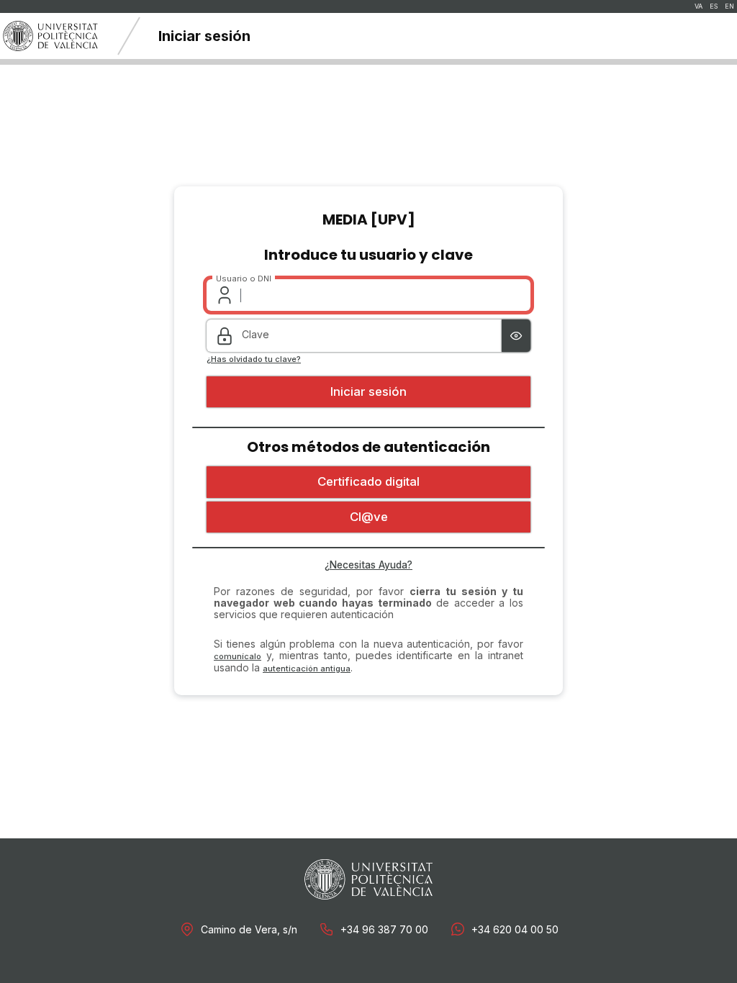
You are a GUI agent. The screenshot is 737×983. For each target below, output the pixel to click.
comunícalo (237, 656)
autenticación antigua (307, 668)
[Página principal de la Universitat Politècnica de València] (50, 36)
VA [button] (698, 6)
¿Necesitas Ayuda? (368, 565)
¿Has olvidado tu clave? (254, 359)
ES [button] (714, 6)
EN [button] (729, 6)
